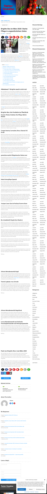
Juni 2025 (42, 96)
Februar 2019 (42, 179)
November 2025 (35, 91)
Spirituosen (34, 343)
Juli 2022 (34, 136)
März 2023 (34, 127)
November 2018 (35, 183)
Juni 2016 (42, 214)
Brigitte (3, 106)
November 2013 (35, 248)
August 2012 (42, 263)
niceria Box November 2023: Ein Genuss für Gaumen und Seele (16, 443)
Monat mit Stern (35, 331)
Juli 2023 (34, 123)
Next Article (25, 378)
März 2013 (34, 257)
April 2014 (42, 242)
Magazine (34, 327)
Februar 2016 (42, 218)
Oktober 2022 (42, 131)
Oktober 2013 (42, 248)
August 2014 (42, 237)
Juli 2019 (34, 175)
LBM (33, 321)
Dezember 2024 (43, 102)
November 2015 (35, 222)
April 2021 (42, 151)
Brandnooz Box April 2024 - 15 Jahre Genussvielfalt (14, 454)
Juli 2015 (34, 227)
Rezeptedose (35, 335)
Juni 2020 (42, 162)
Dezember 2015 (43, 220)
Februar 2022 (42, 140)
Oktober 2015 (42, 222)
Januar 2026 (34, 89)
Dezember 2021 (43, 142)
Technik (34, 349)
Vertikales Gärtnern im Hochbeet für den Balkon (13, 448)
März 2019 (34, 179)
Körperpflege (7, 142)
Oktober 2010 (42, 284)
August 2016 (42, 211)
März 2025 (34, 100)
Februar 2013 (42, 257)
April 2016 (42, 216)
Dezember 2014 (43, 233)
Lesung (33, 325)
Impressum (36, 491)
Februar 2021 (42, 153)
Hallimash (34, 309)
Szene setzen (16, 277)
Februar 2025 (42, 100)
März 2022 (34, 140)
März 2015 (34, 231)
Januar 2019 (34, 181)
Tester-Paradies (7, 486)
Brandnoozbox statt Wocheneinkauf (23, 389)
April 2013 (42, 255)
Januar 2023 (34, 129)
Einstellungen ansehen (40, 489)
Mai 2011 (34, 282)
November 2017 (35, 196)
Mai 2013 (34, 255)
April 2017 (42, 203)
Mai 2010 (34, 286)
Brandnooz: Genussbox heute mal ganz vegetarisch (8, 390)
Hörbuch (34, 313)
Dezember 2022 (43, 129)
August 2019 (42, 172)
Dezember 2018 (43, 181)
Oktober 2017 (42, 196)
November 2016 (35, 209)
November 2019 (35, 170)
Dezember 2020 (43, 155)
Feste (33, 303)
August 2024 (42, 106)
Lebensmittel (34, 323)
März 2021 (34, 153)
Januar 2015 (34, 233)
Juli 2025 (34, 96)
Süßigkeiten (34, 345)
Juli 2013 (34, 253)
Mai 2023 (34, 125)
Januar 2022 (34, 142)
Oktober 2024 (42, 104)
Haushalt (34, 311)
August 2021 (42, 146)
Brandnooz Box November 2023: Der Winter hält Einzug (38, 55)
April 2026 (42, 85)
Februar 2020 (42, 166)
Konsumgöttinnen (35, 317)
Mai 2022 (34, 138)
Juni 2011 (42, 280)
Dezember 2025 (43, 89)
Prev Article (6, 378)
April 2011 (42, 282)
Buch (33, 299)
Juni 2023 (42, 123)
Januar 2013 (34, 259)
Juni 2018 (42, 188)
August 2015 (42, 224)
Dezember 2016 (43, 207)
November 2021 (35, 144)
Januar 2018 (34, 194)
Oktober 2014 (42, 235)
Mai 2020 (34, 164)
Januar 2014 (34, 246)
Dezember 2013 (43, 246)
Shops (33, 339)
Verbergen (6, 64)
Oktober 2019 (42, 170)
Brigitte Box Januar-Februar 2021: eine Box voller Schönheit (15, 420)
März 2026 (34, 87)
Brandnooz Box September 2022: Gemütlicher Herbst (14, 432)
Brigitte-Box (20, 56)
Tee (33, 351)
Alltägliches (34, 293)
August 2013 (42, 250)
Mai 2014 (34, 242)
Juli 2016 (34, 214)
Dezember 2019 (43, 168)
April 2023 (42, 125)
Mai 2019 (34, 177)
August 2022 (42, 133)
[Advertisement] (16, 263)
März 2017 (34, 205)
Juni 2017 (42, 201)
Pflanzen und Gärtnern (36, 333)
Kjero (33, 315)
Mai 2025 (34, 98)
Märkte (33, 329)
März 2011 (34, 284)
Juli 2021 (34, 149)
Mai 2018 (34, 190)
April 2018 (42, 190)
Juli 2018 (34, 188)
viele (19, 94)
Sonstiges (34, 341)
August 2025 (42, 93)
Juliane (3, 33)
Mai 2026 (34, 85)
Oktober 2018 (42, 183)
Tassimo (34, 347)
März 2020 (34, 166)
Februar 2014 (42, 244)
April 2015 (42, 229)
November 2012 (35, 261)
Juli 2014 (34, 240)
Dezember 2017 (43, 194)
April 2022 (42, 138)
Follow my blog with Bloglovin (38, 45)
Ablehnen (30, 489)
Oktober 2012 (42, 261)
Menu (3, 16)
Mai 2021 (34, 151)
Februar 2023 (42, 127)
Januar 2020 (34, 168)
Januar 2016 (34, 220)
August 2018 (42, 185)
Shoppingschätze (35, 337)
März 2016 (34, 218)
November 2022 (35, 131)
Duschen (14, 157)
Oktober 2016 (42, 209)
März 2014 (34, 244)
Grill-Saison (34, 307)
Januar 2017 (34, 207)
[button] (44, 479)
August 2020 (42, 159)
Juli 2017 (34, 201)
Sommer (14, 121)
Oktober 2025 (42, 91)
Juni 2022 (42, 136)
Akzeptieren (21, 489)
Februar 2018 (42, 192)
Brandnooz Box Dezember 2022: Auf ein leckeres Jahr (14, 426)
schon (16, 94)
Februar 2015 (42, 231)
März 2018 (34, 192)
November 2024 (35, 104)
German (7, 493)
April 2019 (42, 177)
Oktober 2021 (42, 144)
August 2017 (42, 198)
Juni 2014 (42, 240)
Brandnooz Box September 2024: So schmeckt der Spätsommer (39, 77)
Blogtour (34, 295)
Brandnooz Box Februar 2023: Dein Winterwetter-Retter (15, 437)
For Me (33, 305)
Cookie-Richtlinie (27, 491)
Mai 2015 (34, 229)
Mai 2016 (34, 216)
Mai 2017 (34, 203)
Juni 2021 (42, 149)
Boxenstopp (5, 25)
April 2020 (42, 164)
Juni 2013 (42, 253)
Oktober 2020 (42, 157)
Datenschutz (32, 491)
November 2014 (35, 235)
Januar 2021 (34, 155)
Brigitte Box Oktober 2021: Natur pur (11, 415)
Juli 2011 (34, 280)
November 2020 (35, 157)
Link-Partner (34, 362)
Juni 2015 (42, 227)
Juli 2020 (34, 162)
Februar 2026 (42, 87)
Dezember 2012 (43, 259)
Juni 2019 (42, 175)
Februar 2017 (42, 205)
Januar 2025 (34, 102)
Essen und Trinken (36, 301)
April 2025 (42, 98)
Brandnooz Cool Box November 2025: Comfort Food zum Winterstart (38, 53)
